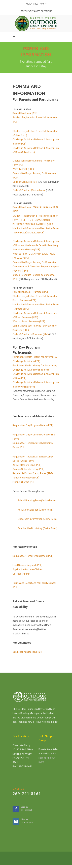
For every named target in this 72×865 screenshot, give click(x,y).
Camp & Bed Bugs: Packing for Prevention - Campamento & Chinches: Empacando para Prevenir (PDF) (36, 266)
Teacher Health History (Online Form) (37, 528)
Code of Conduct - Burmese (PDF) (31, 334)
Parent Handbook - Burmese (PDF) (31, 292)
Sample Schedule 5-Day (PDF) (28, 469)
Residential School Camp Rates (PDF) (33, 473)
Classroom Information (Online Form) (37, 519)
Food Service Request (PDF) (27, 565)
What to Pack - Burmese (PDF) (29, 321)
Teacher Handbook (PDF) (26, 477)
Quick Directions (35, 4)
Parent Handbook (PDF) (25, 113)
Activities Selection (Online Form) (35, 509)
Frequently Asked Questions (36, 11)
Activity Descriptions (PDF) (27, 465)
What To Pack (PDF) (23, 169)
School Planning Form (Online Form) (37, 500)
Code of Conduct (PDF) (25, 181)
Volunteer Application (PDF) (28, 652)
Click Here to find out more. (47, 757)
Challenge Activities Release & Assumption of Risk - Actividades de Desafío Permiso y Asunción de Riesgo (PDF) (36, 245)
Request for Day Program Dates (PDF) (33, 425)
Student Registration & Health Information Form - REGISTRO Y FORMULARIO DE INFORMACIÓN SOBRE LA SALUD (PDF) (35, 220)
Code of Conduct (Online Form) (29, 190)
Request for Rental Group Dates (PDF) (33, 556)
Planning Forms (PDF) (24, 482)
